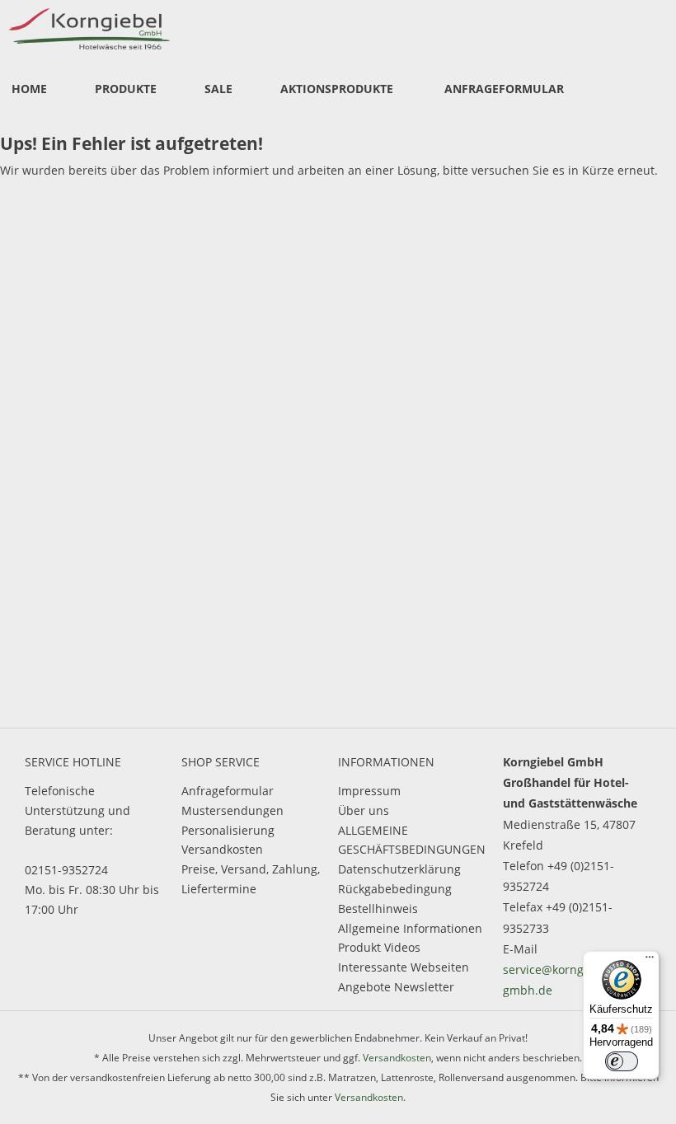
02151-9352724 (66, 870)
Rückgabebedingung (395, 889)
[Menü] (650, 961)
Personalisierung (228, 830)
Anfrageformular (227, 791)
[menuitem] (29, 89)
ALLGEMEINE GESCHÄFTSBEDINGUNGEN (412, 840)
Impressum (369, 791)
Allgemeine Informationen (410, 928)
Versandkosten (222, 849)
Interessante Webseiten (403, 967)
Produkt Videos (379, 947)
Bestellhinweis (378, 908)
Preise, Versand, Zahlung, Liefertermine (250, 879)
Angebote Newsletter (396, 987)
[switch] (621, 1061)
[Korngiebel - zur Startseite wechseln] (89, 28)
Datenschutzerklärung (399, 869)
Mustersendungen (232, 810)
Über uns (363, 810)
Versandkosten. (370, 1097)
